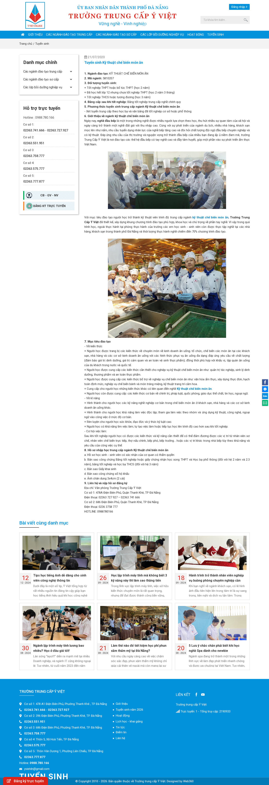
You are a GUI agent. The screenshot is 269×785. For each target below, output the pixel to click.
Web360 (188, 781)
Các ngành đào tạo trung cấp (69, 34)
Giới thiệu (35, 34)
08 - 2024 (25, 649)
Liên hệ (120, 738)
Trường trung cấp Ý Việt (191, 704)
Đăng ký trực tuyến (49, 206)
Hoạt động (195, 34)
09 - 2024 (103, 579)
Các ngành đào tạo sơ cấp (116, 34)
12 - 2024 (25, 579)
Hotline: (34, 763)
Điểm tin (121, 732)
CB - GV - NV (49, 195)
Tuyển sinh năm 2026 (129, 709)
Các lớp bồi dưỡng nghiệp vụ (162, 34)
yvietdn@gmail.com (36, 769)
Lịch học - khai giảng (129, 721)
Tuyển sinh (215, 34)
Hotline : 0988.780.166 (38, 117)
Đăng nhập (238, 7)
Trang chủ (25, 43)
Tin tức (120, 727)
